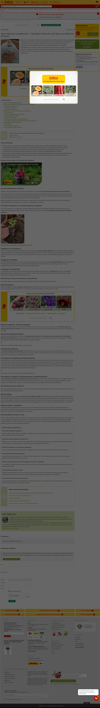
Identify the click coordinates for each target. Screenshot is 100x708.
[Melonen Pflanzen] (36, 90)
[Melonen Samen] (48, 90)
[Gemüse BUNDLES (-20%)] (70, 90)
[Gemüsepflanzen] (59, 90)
